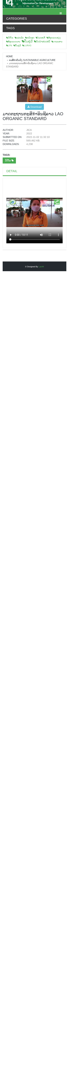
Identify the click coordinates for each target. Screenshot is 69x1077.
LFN (10, 45)
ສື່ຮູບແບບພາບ (14, 41)
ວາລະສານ (57, 41)
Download (36, 106)
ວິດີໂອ (10, 38)
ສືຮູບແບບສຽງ (54, 38)
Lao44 (41, 267)
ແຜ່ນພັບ (20, 38)
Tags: (6, 154)
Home (9, 56)
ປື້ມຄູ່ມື (28, 41)
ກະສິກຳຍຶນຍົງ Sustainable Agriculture (32, 60)
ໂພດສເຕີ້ (41, 38)
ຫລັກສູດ (30, 38)
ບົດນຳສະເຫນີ (43, 41)
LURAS (27, 45)
